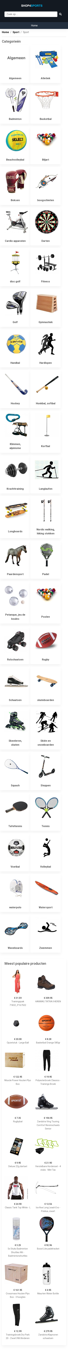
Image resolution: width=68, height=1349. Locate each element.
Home (34, 25)
